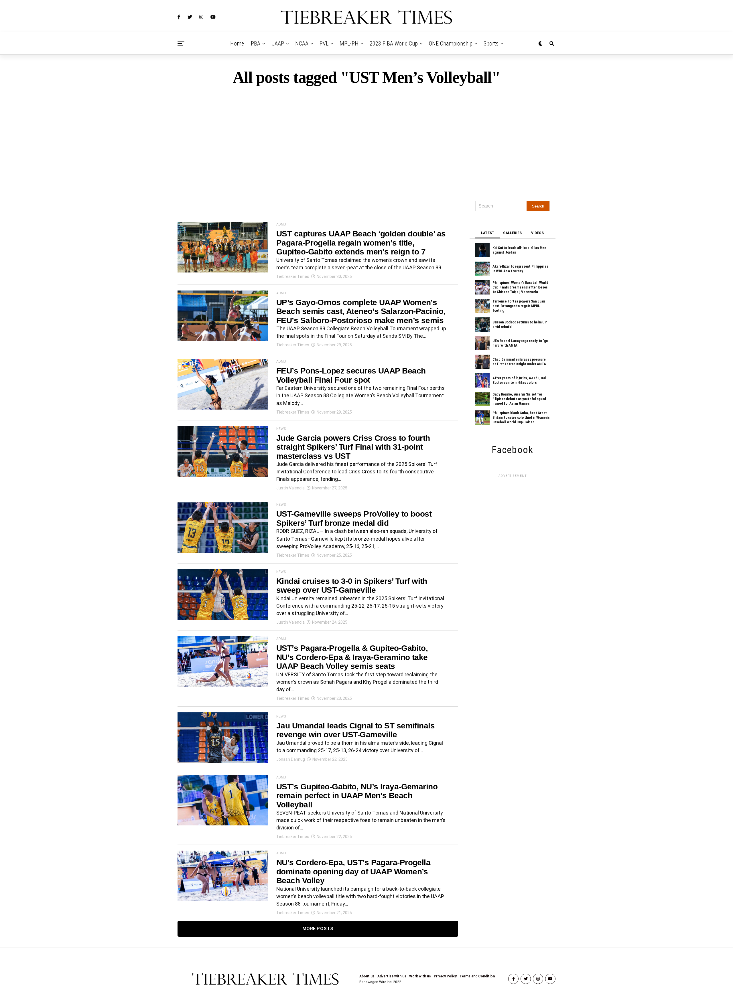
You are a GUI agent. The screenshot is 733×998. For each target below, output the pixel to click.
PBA (255, 43)
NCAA (301, 43)
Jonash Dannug (290, 759)
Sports (491, 43)
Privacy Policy (445, 976)
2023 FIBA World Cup (394, 43)
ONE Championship (450, 43)
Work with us (420, 976)
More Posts (317, 928)
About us (367, 976)
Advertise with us (391, 976)
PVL (324, 43)
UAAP (277, 43)
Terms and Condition (477, 976)
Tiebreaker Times (292, 276)
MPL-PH (349, 43)
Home (237, 43)
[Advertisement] (366, 141)
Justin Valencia (290, 488)
